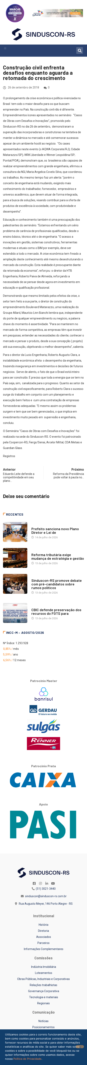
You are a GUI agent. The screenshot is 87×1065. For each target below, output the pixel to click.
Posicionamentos (43, 1027)
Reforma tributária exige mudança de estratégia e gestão (57, 556)
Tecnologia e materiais (43, 997)
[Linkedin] (46, 883)
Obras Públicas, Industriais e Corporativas (43, 979)
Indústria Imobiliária (43, 966)
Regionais (43, 1003)
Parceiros (43, 943)
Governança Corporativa (43, 991)
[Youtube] (53, 883)
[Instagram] (40, 883)
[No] (80, 1046)
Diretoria (43, 930)
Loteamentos (43, 973)
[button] (5, 48)
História (43, 924)
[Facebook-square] (34, 883)
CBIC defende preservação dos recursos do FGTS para (56, 612)
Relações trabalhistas (43, 985)
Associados (43, 936)
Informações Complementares (43, 949)
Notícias (37, 524)
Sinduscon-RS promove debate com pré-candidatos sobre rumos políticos (56, 584)
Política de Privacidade (27, 1058)
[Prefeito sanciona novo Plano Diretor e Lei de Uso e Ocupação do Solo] (15, 532)
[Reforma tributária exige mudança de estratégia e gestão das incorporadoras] (15, 558)
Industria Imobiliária (45, 550)
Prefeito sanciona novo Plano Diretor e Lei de (55, 531)
